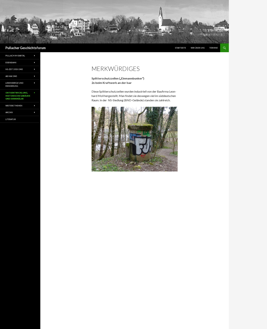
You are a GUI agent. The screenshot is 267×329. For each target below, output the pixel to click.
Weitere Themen (13, 105)
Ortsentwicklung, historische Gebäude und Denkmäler (17, 95)
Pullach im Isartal (15, 55)
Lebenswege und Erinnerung (14, 84)
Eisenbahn (10, 62)
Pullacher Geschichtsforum (25, 48)
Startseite (180, 48)
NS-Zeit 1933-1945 (14, 69)
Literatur (10, 119)
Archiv (9, 112)
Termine (213, 48)
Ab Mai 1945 (11, 76)
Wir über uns (198, 48)
